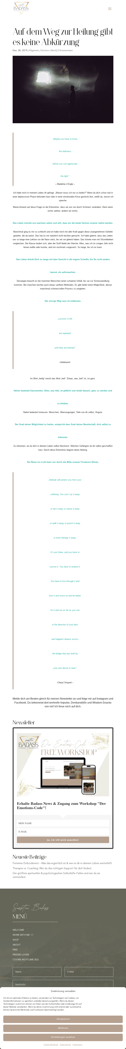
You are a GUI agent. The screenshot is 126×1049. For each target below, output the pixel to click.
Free (15, 950)
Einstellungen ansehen (63, 1037)
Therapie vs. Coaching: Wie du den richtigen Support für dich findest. (52, 868)
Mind (53, 50)
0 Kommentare (65, 50)
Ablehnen (63, 1028)
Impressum (77, 1045)
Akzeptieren (63, 1019)
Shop (16, 940)
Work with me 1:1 (23, 935)
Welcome (18, 930)
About (17, 945)
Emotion (45, 50)
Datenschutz (65, 1045)
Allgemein (34, 50)
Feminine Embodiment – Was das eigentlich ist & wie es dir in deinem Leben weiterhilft (62, 863)
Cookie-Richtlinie (51, 1045)
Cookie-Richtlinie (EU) (26, 960)
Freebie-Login (21, 955)
